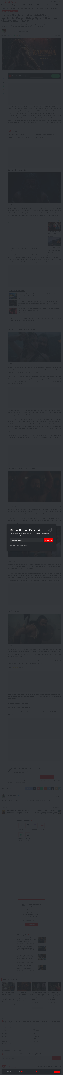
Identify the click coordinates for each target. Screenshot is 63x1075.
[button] (57, 1072)
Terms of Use (35, 1071)
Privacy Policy (25, 1071)
